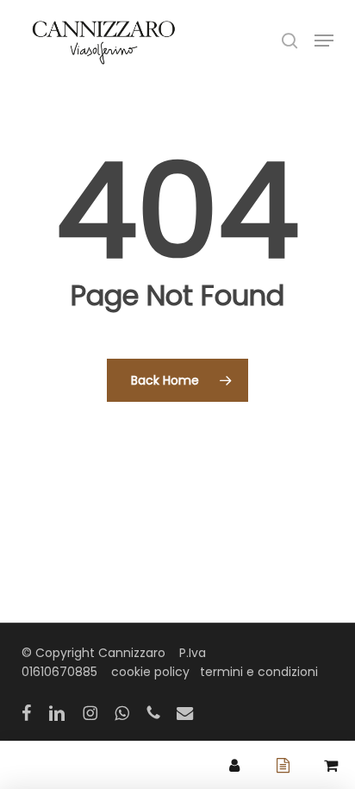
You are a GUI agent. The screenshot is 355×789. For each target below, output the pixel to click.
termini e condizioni (259, 671)
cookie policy (150, 671)
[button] (324, 40)
